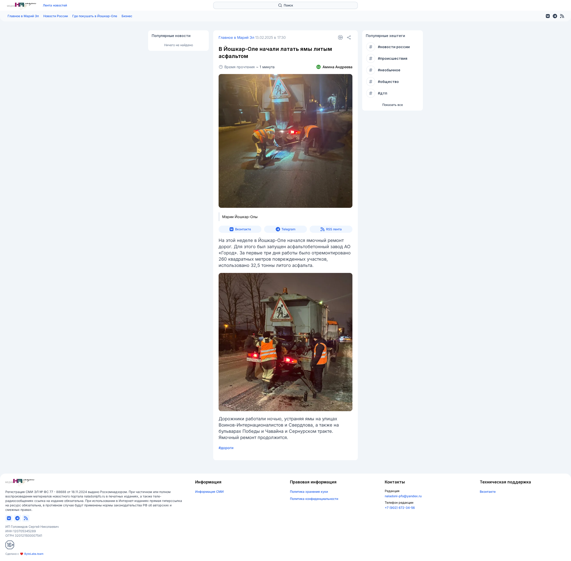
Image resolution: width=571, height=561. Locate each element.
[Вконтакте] (547, 16)
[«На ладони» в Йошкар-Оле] (21, 6)
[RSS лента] (562, 16)
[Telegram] (555, 16)
